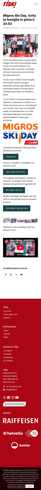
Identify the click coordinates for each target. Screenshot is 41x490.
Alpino (23, 28)
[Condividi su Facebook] (5, 275)
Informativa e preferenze (16, 486)
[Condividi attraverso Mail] (21, 275)
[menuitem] (35, 4)
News (5, 331)
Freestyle (7, 354)
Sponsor (7, 318)
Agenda (6, 334)
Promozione (32, 28)
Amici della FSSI (10, 314)
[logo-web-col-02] (17, 4)
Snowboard (8, 357)
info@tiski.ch (11, 390)
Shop (5, 337)
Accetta (29, 486)
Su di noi (7, 311)
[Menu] (35, 4)
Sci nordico (8, 361)
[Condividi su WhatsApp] (16, 275)
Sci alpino (7, 351)
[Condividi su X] (11, 275)
